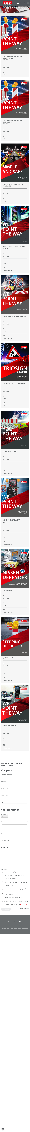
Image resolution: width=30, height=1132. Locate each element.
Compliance (25, 928)
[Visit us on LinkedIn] (12, 921)
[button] (28, 3)
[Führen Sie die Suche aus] (24, 3)
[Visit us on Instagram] (9, 921)
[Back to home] (7, 3)
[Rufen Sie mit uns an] (21, 3)
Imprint (4, 928)
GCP (12, 928)
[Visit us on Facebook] (17, 921)
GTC (8, 928)
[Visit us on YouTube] (14, 921)
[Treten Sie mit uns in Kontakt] (18, 3)
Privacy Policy (24, 904)
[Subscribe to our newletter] (20, 921)
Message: (4, 848)
